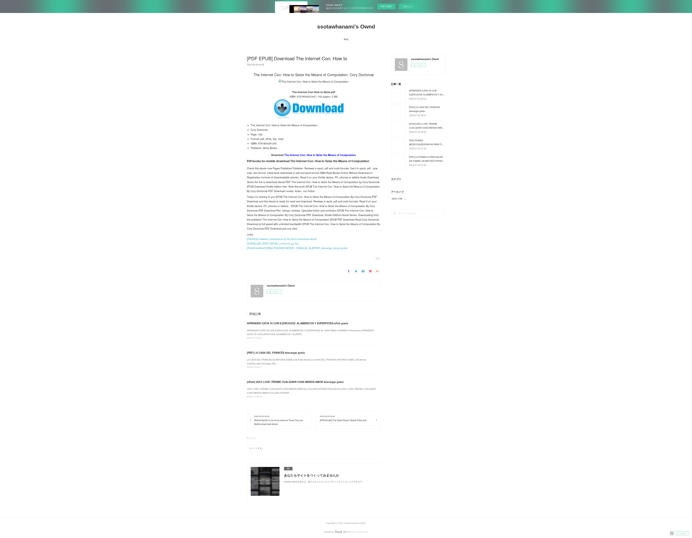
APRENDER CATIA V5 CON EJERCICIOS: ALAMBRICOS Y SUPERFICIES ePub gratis (297, 323)
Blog (346, 39)
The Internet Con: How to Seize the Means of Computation (320, 155)
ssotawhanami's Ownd (346, 27)
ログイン (408, 6)
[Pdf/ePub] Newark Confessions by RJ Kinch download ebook (282, 239)
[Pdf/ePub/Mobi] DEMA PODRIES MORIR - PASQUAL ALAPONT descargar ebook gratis (297, 248)
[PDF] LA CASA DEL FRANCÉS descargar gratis (276, 352)
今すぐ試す (386, 6)
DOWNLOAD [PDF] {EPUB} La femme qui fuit (272, 243)
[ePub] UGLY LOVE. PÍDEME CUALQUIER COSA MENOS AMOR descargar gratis (295, 382)
